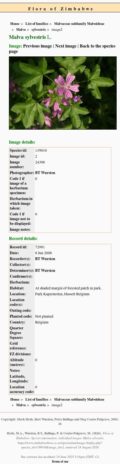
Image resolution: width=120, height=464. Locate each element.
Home (15, 23)
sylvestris (39, 29)
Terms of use (60, 461)
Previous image (37, 45)
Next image (65, 45)
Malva (21, 29)
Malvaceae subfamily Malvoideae (79, 23)
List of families (36, 23)
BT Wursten (45, 172)
